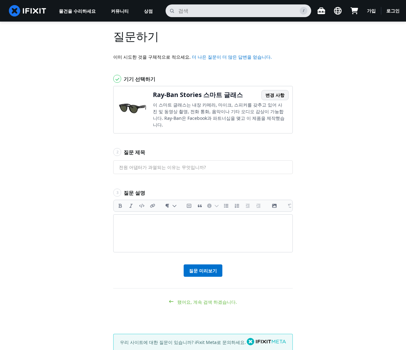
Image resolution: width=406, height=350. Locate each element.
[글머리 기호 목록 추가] (226, 205)
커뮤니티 (120, 11)
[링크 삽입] (152, 205)
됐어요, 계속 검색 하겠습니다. (206, 302)
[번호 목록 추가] (237, 205)
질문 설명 (131, 192)
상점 (148, 11)
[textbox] (203, 233)
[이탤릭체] (131, 205)
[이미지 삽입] (274, 205)
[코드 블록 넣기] (189, 205)
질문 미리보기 (203, 271)
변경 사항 (275, 95)
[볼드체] (120, 205)
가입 (371, 11)
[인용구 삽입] (200, 205)
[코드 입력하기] (142, 205)
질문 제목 (131, 152)
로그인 (393, 11)
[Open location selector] (337, 10)
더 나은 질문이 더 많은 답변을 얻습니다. (232, 57)
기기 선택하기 (138, 78)
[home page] (27, 10)
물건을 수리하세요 (77, 11)
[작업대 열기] (321, 10)
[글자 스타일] (170, 205)
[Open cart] (354, 10)
